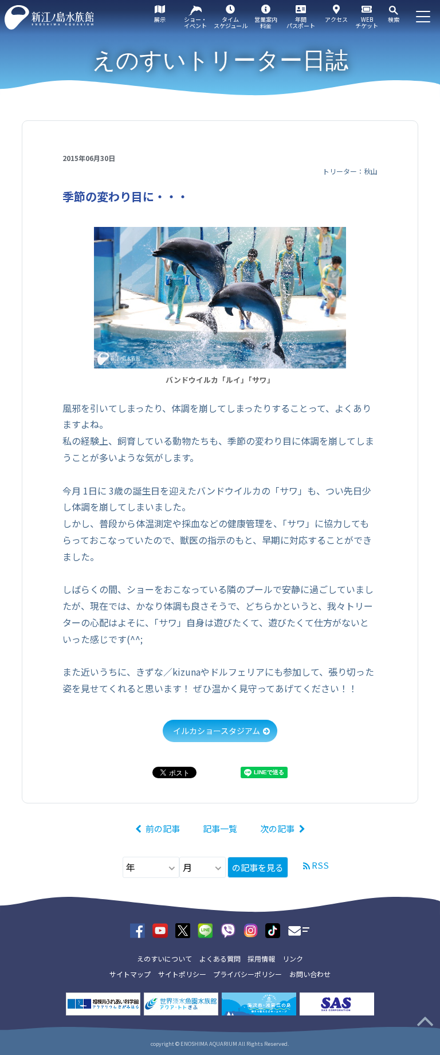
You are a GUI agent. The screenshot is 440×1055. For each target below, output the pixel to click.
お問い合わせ (310, 974)
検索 (393, 19)
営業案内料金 (265, 22)
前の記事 (163, 828)
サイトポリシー (182, 974)
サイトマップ (130, 974)
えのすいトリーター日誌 (220, 60)
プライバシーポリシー (247, 974)
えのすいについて (164, 958)
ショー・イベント (195, 22)
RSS (320, 865)
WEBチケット (366, 22)
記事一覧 (220, 828)
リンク (292, 958)
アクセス (336, 19)
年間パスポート (300, 22)
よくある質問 (220, 958)
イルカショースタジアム (216, 730)
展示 (160, 19)
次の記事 (277, 828)
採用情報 (261, 958)
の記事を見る (258, 867)
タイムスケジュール (230, 22)
